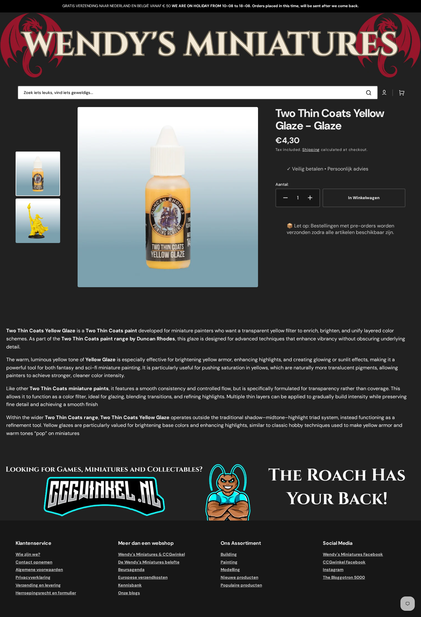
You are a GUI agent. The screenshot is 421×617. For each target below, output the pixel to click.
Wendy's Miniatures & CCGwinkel (151, 554)
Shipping (311, 149)
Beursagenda (131, 569)
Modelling (230, 569)
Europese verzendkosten (143, 577)
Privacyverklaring (33, 577)
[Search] (370, 93)
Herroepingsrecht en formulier (46, 593)
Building (229, 554)
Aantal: (282, 184)
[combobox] (197, 93)
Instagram (333, 569)
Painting (229, 562)
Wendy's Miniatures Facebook (353, 554)
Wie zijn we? (28, 554)
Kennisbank (130, 585)
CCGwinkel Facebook (344, 562)
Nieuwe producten (239, 577)
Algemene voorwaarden (39, 569)
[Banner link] (210, 45)
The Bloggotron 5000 (344, 577)
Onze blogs (129, 593)
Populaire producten (241, 585)
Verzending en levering (38, 585)
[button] (400, 93)
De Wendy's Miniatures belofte (148, 562)
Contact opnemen (34, 562)
